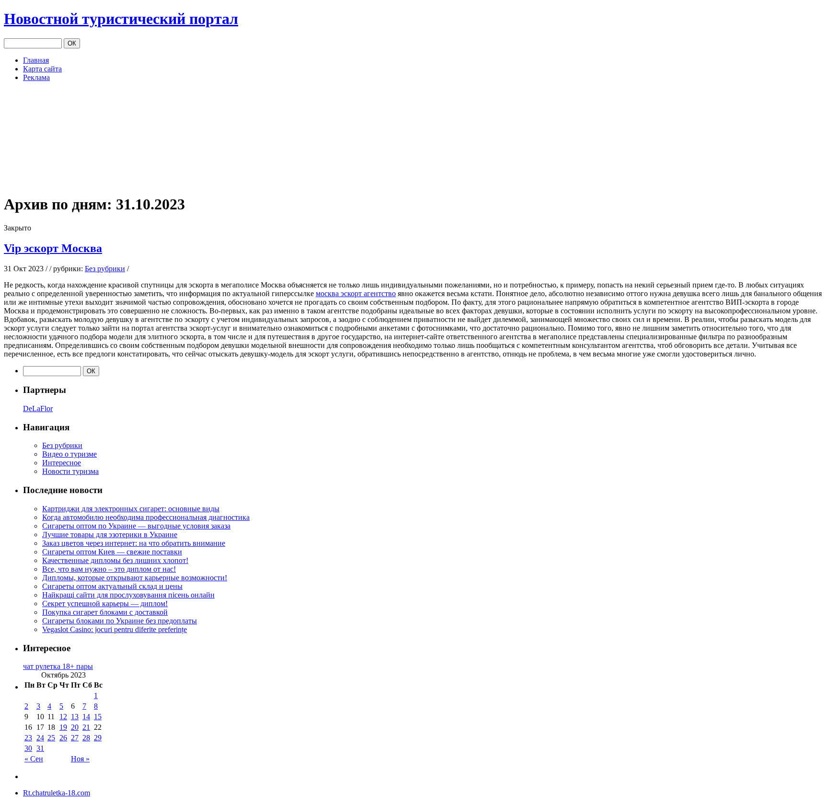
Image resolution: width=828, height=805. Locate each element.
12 (63, 717)
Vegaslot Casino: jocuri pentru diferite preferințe (114, 629)
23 (28, 738)
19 (63, 727)
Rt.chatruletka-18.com (56, 793)
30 (28, 748)
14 (86, 717)
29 (98, 738)
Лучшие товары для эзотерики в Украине (109, 534)
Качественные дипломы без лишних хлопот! (115, 560)
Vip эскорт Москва (53, 248)
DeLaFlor (38, 408)
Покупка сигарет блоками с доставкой (105, 612)
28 (86, 738)
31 (40, 748)
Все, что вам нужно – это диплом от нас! (109, 569)
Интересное (61, 463)
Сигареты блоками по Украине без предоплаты (119, 621)
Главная (36, 60)
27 (75, 738)
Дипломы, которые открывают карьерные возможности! (134, 578)
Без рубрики (105, 268)
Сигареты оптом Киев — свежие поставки (112, 552)
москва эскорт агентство (356, 293)
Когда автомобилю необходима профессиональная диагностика (146, 517)
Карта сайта (42, 69)
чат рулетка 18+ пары (58, 666)
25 (51, 738)
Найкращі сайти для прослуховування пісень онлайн (128, 595)
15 (98, 717)
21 (86, 727)
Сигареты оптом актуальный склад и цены (112, 586)
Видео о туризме (69, 454)
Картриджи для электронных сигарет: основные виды (130, 509)
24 (40, 738)
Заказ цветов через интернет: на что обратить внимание (133, 543)
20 (75, 727)
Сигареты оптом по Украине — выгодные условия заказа (136, 526)
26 (63, 738)
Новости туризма (70, 471)
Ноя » (80, 759)
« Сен (33, 759)
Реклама (36, 77)
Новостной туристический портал (121, 18)
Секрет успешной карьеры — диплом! (105, 603)
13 (75, 717)
